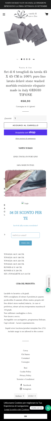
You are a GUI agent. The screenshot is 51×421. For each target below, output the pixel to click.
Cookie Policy (25, 371)
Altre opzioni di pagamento (25, 138)
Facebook (27, 385)
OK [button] (25, 416)
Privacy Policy (25, 375)
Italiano (18, 396)
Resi (25, 368)
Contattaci (25, 358)
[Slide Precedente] (17, 59)
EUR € (30, 396)
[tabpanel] (25, 36)
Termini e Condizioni (25, 379)
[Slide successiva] (33, 59)
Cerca (25, 350)
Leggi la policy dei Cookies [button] (16, 409)
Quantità (8, 118)
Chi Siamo (25, 354)
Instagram (26, 389)
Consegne (25, 362)
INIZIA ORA (25, 243)
